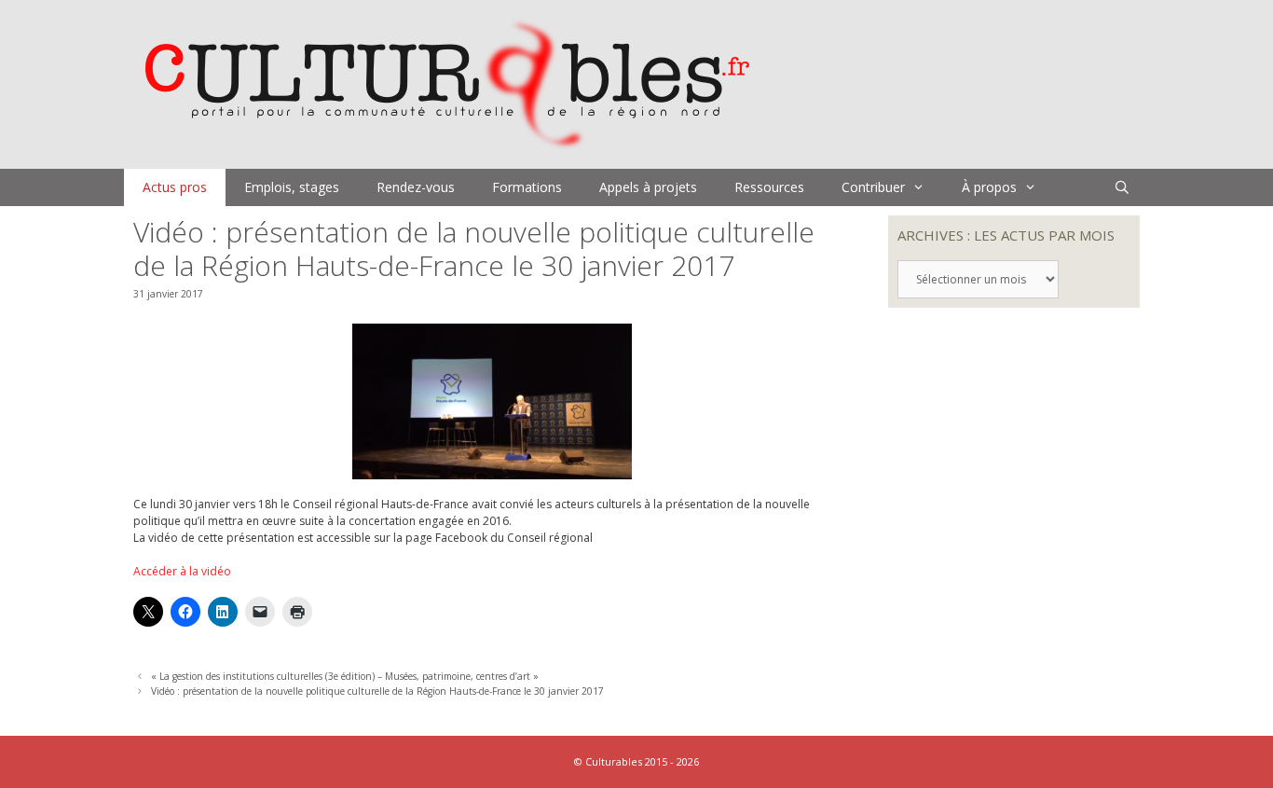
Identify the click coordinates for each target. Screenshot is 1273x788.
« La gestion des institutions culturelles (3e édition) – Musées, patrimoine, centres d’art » (345, 676)
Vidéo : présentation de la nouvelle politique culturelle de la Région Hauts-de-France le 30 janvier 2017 (377, 691)
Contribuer (873, 187)
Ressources (769, 187)
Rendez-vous (415, 187)
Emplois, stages (291, 187)
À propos (989, 187)
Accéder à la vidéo (182, 571)
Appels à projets (648, 187)
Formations (527, 187)
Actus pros (175, 187)
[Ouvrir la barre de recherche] (1122, 187)
